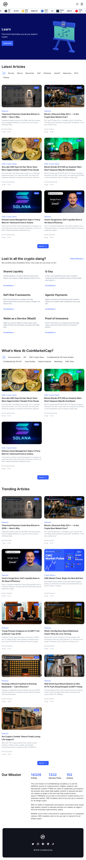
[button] (81, 4)
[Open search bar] (77, 4)
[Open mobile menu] (81, 4)
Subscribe (7, 43)
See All (41, 246)
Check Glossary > (77, 259)
